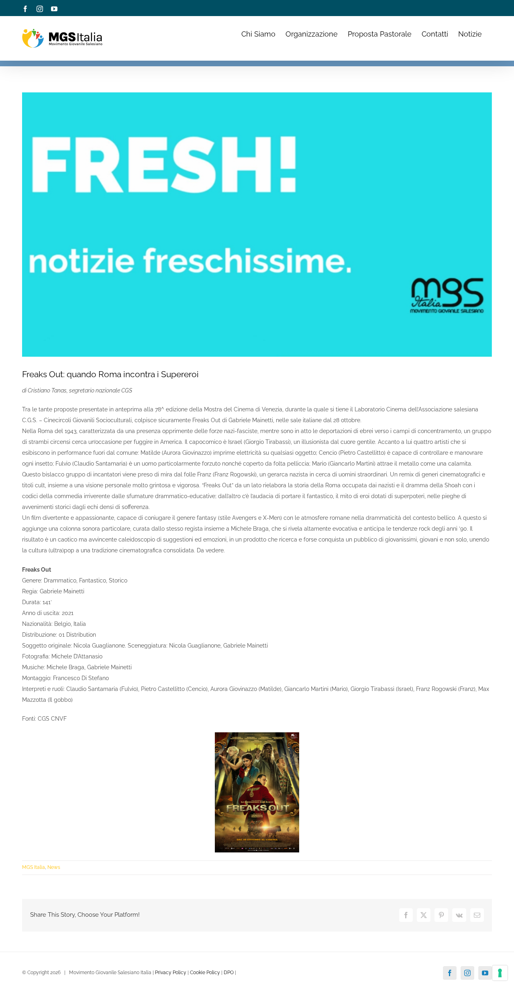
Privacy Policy (170, 972)
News (53, 867)
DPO (229, 972)
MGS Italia (33, 867)
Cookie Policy (205, 972)
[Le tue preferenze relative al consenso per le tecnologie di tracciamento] (500, 973)
